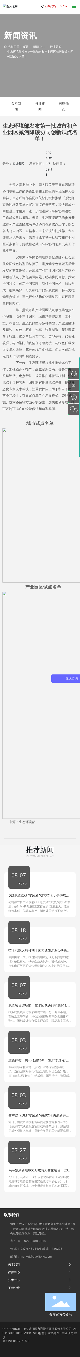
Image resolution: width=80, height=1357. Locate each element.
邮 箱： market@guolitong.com (31, 1256)
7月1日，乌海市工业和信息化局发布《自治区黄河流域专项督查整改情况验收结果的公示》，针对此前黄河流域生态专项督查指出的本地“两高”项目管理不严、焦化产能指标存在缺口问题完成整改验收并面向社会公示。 (39, 1185)
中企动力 (67, 1333)
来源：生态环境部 (22, 822)
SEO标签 (39, 1333)
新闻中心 (39, 46)
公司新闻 (16, 106)
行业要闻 (55, 46)
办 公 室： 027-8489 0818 (28, 1241)
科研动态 (64, 106)
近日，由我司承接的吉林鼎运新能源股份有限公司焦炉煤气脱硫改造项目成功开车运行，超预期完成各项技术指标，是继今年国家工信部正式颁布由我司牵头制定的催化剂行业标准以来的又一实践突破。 (38, 1130)
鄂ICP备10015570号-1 (16, 1341)
